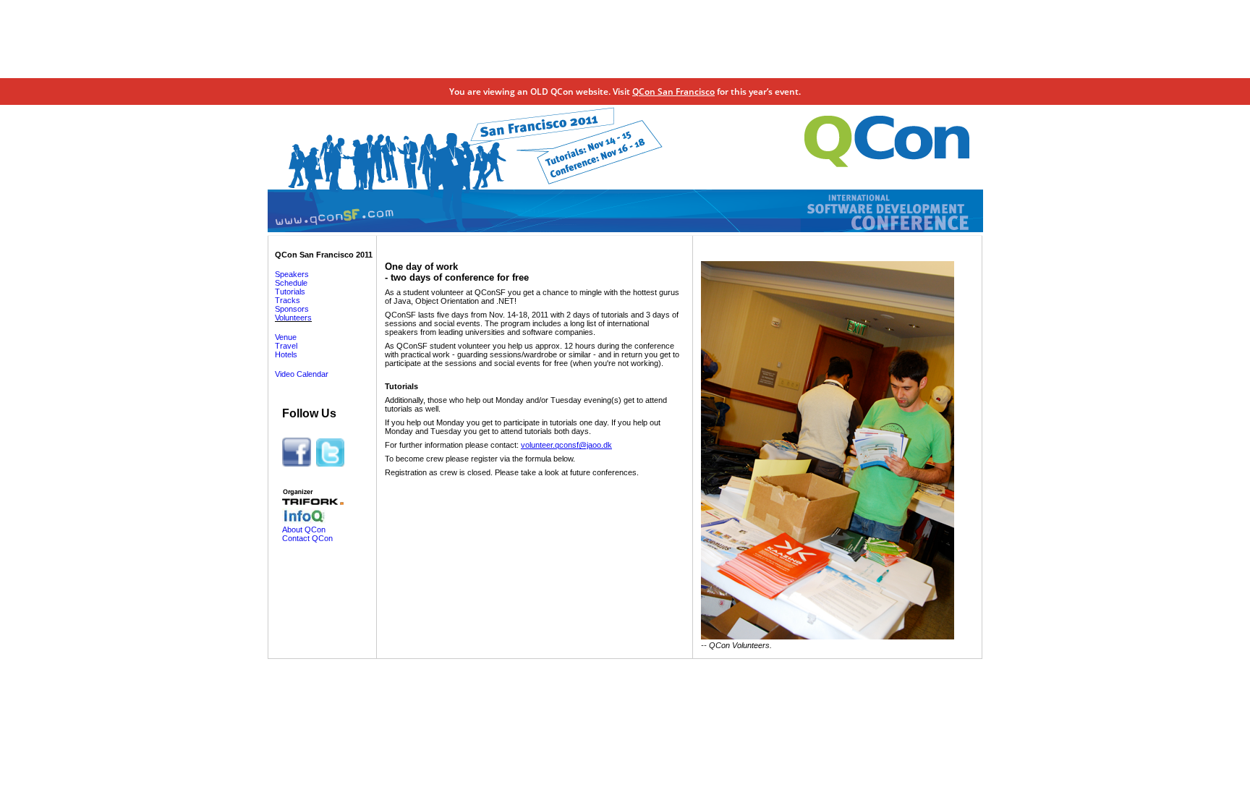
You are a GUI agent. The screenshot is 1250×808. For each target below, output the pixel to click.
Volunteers (293, 317)
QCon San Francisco (673, 91)
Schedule (291, 282)
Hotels (286, 354)
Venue (286, 337)
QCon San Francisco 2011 (324, 254)
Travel (286, 345)
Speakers (292, 274)
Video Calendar (301, 374)
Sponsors (292, 309)
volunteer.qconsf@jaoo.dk (566, 445)
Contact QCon (307, 538)
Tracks (287, 300)
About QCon (304, 529)
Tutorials (290, 291)
